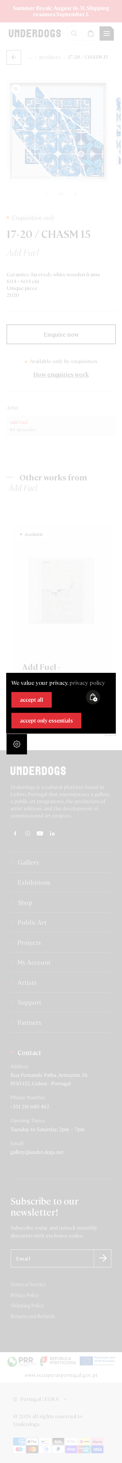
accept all (31, 699)
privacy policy (87, 682)
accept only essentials (46, 720)
